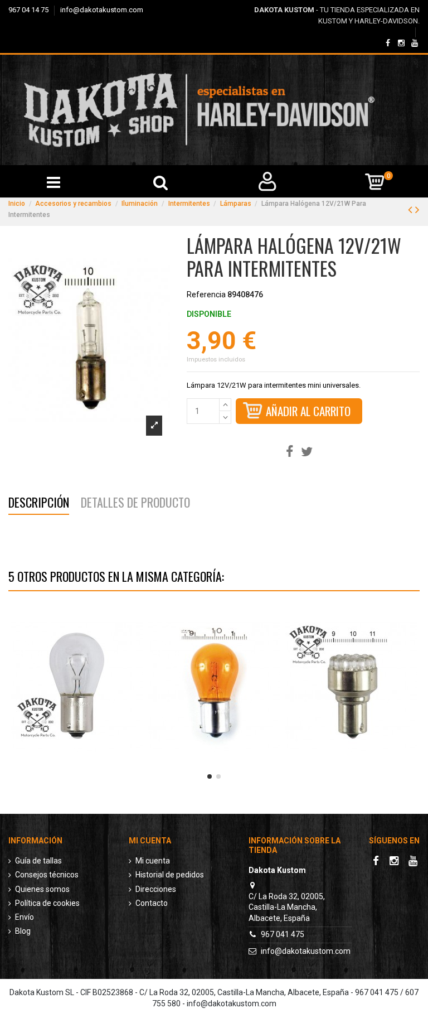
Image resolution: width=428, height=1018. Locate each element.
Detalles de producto (135, 504)
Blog (23, 931)
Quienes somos (42, 889)
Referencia (206, 294)
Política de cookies (47, 903)
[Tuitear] (307, 452)
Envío (24, 917)
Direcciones (155, 889)
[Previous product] (411, 209)
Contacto (151, 903)
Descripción (38, 504)
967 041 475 (282, 934)
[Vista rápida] (77, 767)
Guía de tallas (38, 860)
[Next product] (417, 209)
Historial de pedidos (169, 874)
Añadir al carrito (308, 410)
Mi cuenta (152, 860)
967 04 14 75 (29, 10)
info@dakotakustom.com (101, 10)
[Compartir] (289, 452)
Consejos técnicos (47, 874)
